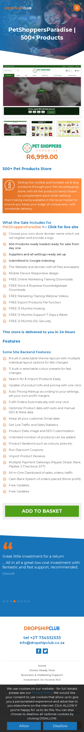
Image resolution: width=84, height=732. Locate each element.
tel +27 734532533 (42, 637)
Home (42, 665)
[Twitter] (45, 651)
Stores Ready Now (42, 670)
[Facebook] (38, 651)
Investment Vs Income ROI (42, 679)
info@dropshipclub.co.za (42, 643)
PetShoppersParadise (22, 227)
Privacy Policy (42, 693)
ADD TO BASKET (42, 511)
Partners (42, 684)
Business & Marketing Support (42, 674)
